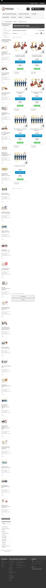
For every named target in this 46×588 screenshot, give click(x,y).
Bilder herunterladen (9, 14)
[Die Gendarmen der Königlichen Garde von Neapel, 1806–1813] (4, 323)
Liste (44, 34)
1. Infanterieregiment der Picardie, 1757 (5, 269)
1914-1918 (4, 544)
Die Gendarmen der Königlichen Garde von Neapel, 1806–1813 (5, 328)
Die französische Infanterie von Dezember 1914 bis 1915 (5, 406)
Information (6, 25)
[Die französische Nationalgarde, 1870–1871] (4, 481)
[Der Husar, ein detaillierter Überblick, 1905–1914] (4, 108)
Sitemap (10, 580)
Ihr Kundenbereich (21, 559)
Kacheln (41, 34)
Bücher (13, 17)
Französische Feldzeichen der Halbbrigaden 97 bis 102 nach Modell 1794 (6, 154)
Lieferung (5, 28)
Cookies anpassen (21, 293)
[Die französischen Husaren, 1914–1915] (4, 343)
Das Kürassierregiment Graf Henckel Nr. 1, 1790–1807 (5, 93)
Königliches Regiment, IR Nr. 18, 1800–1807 (5, 213)
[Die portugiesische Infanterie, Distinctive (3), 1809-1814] (20, 120)
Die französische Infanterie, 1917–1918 (5, 467)
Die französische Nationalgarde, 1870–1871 (5, 486)
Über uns (5, 35)
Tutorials (28, 17)
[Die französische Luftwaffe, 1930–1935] (4, 189)
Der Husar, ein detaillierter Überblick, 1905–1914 (5, 113)
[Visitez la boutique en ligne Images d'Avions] (7, 550)
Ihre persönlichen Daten (20, 565)
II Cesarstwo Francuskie (4, 537)
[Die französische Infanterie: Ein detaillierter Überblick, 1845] (4, 421)
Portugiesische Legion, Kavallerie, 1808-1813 (20, 56)
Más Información (15, 293)
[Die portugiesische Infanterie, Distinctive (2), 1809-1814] (37, 120)
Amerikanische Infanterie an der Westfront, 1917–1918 (5, 174)
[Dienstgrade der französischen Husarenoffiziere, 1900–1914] (4, 47)
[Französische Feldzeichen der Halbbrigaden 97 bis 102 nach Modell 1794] (4, 148)
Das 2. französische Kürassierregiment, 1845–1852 (5, 73)
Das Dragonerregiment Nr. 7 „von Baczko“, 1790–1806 (5, 133)
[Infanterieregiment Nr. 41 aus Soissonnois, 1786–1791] (4, 303)
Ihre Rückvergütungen (20, 562)
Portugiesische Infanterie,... (20, 165)
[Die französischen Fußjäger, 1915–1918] (4, 227)
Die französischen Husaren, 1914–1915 (5, 348)
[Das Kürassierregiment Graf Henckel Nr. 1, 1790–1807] (4, 88)
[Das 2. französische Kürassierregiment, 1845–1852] (4, 68)
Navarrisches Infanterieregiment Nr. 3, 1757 (6, 386)
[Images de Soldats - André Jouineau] (8, 9)
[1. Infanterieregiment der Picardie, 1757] (4, 264)
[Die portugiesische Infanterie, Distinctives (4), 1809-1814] (20, 83)
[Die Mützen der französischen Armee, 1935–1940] (4, 501)
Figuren (34, 14)
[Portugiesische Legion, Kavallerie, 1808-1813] (20, 46)
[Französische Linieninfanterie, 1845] (4, 246)
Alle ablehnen (23, 296)
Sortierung (15, 33)
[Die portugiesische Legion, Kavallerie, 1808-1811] (37, 83)
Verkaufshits (11, 564)
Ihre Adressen (19, 564)
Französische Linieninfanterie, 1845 (5, 250)
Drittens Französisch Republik (6, 546)
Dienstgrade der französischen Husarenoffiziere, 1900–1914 (6, 53)
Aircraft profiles (24, 14)
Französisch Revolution (4, 540)
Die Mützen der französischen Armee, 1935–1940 (5, 506)
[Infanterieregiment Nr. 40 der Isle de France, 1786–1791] (4, 442)
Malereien (6, 17)
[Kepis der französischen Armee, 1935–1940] (4, 283)
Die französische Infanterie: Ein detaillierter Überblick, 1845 (5, 427)
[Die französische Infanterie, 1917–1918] (4, 462)
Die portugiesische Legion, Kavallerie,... (37, 93)
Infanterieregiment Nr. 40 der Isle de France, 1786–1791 (5, 447)
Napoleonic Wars (5, 533)
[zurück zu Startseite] (3, 21)
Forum (20, 17)
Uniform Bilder (4, 526)
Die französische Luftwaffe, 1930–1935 (5, 194)
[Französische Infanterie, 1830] (4, 362)
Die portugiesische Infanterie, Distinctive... (20, 129)
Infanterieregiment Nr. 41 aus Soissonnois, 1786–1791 (5, 308)
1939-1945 (4, 542)
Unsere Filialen (6, 37)
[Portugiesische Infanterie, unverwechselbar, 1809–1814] (20, 157)
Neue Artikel (5, 41)
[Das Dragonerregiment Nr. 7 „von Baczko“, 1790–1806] (4, 128)
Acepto (23, 299)
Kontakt (32, 3)
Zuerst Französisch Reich (5, 529)
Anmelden (42, 3)
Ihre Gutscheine (19, 567)
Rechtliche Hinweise (7, 30)
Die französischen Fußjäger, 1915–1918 (5, 231)
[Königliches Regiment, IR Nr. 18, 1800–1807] (4, 208)
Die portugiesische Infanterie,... (20, 93)
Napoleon (4, 531)
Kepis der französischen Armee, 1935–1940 (5, 288)
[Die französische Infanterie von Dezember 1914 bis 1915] (4, 400)
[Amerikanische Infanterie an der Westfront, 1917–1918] (4, 169)
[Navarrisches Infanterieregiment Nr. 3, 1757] (4, 381)
